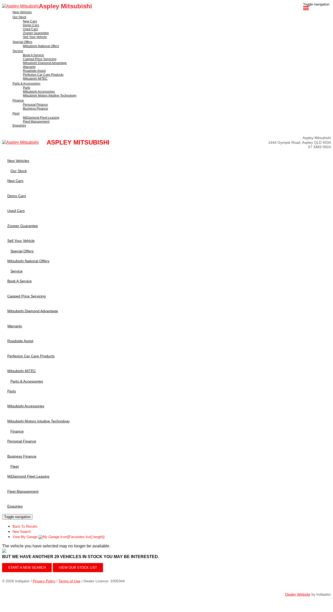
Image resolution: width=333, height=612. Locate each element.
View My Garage (58, 537)
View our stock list (78, 568)
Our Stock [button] (19, 17)
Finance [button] (18, 100)
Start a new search (27, 568)
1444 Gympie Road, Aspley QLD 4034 (299, 142)
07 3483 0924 (319, 147)
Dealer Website (297, 594)
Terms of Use (69, 581)
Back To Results (24, 526)
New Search (21, 532)
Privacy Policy (44, 581)
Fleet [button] (16, 113)
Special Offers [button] (22, 42)
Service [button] (17, 51)
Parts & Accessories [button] (26, 83)
